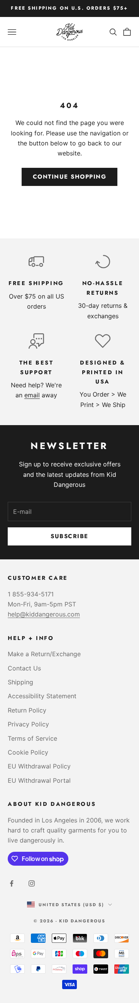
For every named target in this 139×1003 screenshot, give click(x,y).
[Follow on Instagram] (32, 883)
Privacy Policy (28, 724)
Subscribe (69, 536)
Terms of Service (32, 738)
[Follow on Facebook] (11, 883)
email (32, 395)
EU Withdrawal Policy (39, 766)
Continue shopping (70, 176)
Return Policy (27, 710)
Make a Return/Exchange (44, 654)
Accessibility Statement (42, 696)
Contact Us (24, 668)
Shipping (20, 682)
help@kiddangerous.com (44, 614)
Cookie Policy (28, 752)
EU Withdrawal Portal (39, 780)
